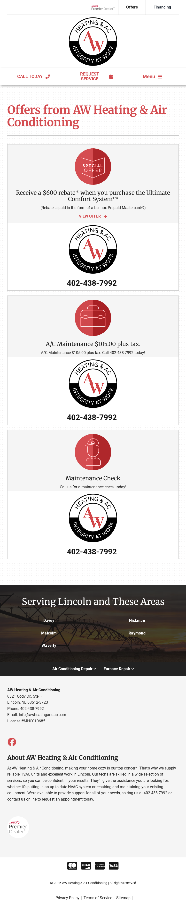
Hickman (137, 620)
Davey (48, 620)
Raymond (137, 633)
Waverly (49, 645)
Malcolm (49, 633)
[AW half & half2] (93, 19)
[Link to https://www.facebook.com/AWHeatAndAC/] (11, 741)
